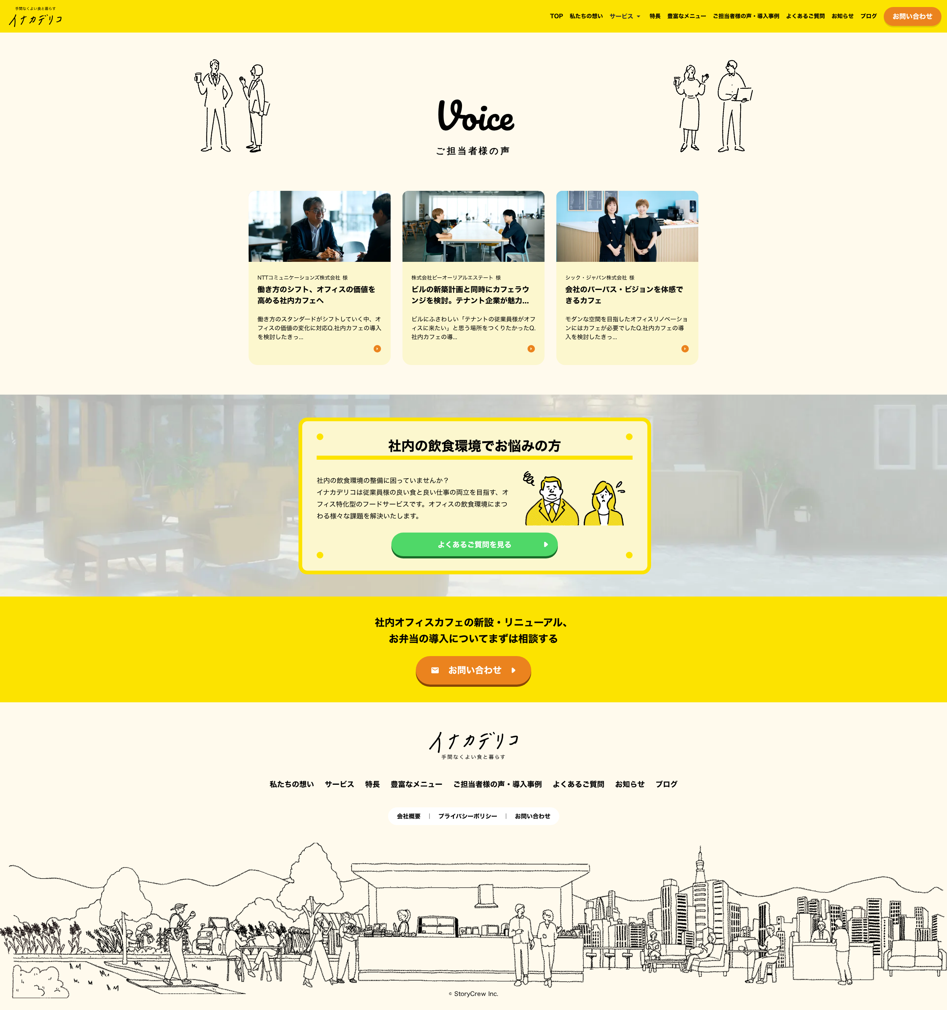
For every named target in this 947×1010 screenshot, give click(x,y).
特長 (655, 16)
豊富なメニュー (686, 16)
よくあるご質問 (805, 16)
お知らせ (843, 16)
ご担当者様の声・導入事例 (746, 16)
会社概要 (409, 816)
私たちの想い (586, 16)
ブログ (868, 16)
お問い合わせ (532, 816)
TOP (556, 16)
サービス (621, 16)
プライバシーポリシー (467, 816)
